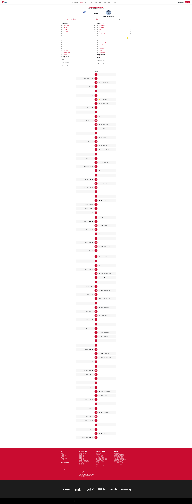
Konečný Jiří (96, 19)
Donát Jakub (101, 27)
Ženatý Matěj (66, 35)
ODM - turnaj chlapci (82, 476)
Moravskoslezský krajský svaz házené (120, 464)
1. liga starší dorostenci (82, 459)
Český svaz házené (64, 458)
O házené (62, 453)
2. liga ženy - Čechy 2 (99, 462)
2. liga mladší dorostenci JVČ (83, 465)
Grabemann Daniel (67, 44)
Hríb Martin (99, 61)
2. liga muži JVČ (81, 455)
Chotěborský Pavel (102, 33)
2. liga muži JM (81, 457)
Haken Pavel (99, 55)
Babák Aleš (63, 60)
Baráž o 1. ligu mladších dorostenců (84, 473)
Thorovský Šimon (67, 52)
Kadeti (62, 470)
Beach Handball (63, 455)
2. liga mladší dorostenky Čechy (101, 461)
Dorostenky (63, 469)
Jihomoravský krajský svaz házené (119, 462)
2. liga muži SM (81, 458)
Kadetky (62, 471)
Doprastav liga (98, 453)
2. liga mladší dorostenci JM (83, 463)
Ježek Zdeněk (66, 39)
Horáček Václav (70, 19)
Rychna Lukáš (66, 25)
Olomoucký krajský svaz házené (119, 463)
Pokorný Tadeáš (102, 29)
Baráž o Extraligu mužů (82, 471)
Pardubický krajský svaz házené (119, 460)
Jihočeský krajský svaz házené (119, 455)
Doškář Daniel (66, 46)
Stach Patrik (101, 48)
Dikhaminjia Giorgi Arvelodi (104, 42)
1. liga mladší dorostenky (100, 460)
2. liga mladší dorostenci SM (83, 464)
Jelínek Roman (99, 58)
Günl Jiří (100, 50)
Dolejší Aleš (66, 48)
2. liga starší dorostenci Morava (84, 461)
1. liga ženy (98, 454)
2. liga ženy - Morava (99, 456)
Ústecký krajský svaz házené (118, 457)
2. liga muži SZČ (81, 456)
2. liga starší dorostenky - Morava (101, 459)
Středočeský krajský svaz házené (119, 454)
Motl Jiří (100, 35)
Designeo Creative (127, 500)
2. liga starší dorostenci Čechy (83, 460)
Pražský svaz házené (117, 453)
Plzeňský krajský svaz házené (118, 456)
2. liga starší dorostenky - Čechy (101, 458)
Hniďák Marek (101, 37)
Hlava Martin (66, 31)
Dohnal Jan (66, 33)
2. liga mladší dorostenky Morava (101, 463)
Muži (61, 463)
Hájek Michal (66, 50)
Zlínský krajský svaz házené (118, 465)
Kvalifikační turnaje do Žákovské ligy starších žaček (104, 465)
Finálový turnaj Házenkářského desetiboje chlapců (87, 474)
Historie (62, 454)
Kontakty (62, 459)
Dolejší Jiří (65, 27)
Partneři (62, 456)
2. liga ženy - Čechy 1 (99, 455)
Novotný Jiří (75, 19)
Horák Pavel (101, 46)
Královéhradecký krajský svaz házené (120, 459)
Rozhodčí (62, 457)
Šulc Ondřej (63, 57)
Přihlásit (187, 2)
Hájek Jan (65, 54)
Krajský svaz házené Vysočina (118, 461)
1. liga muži (80, 454)
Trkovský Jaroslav (102, 44)
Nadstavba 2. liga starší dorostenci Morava (85, 475)
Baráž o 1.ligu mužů (82, 472)
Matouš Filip (66, 37)
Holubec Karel (102, 25)
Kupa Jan (101, 31)
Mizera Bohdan (102, 52)
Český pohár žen (99, 464)
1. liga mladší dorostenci (83, 462)
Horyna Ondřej (63, 63)
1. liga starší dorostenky (100, 457)
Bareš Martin (66, 29)
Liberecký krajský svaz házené (119, 458)
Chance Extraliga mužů (82, 453)
